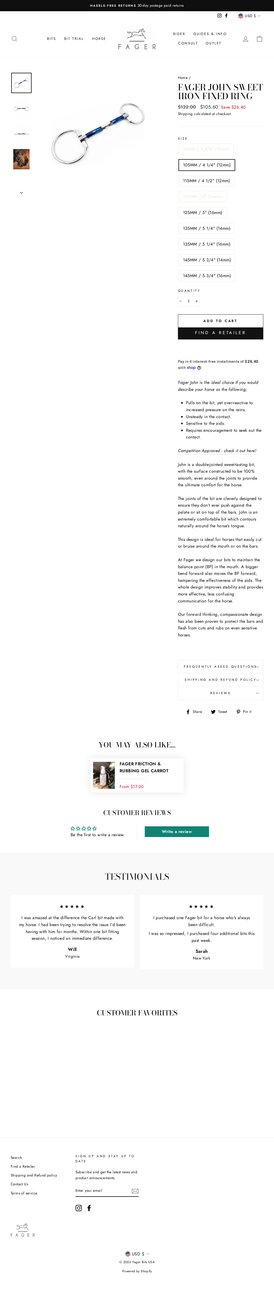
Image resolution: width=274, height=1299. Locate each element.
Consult (188, 43)
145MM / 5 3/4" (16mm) (207, 276)
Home (183, 77)
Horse (99, 38)
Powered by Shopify (137, 1271)
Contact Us (19, 1184)
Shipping (185, 113)
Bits (51, 38)
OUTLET (214, 43)
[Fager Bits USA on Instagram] (78, 1208)
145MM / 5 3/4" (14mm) (207, 260)
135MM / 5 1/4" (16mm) (206, 244)
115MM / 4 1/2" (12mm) (206, 181)
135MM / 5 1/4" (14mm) (206, 228)
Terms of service (24, 1193)
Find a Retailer (220, 333)
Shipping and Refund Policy (221, 679)
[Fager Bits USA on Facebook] (89, 1208)
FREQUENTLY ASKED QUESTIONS (220, 666)
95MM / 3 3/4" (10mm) (206, 149)
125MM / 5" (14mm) (202, 196)
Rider (179, 33)
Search (16, 1157)
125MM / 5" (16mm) (202, 212)
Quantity (189, 290)
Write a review (177, 831)
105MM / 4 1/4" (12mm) (207, 165)
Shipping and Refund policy (34, 1175)
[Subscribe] (135, 1190)
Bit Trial (74, 38)
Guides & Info (210, 33)
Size (183, 138)
